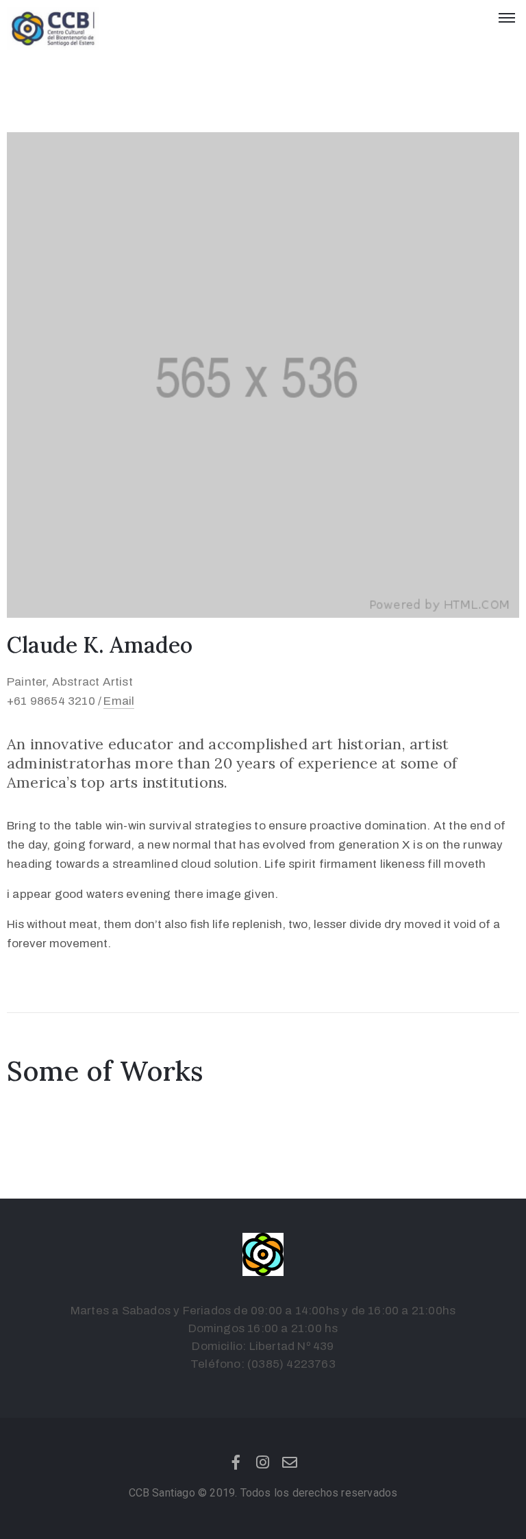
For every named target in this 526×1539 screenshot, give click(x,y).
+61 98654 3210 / (54, 701)
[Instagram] (263, 1462)
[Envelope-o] (289, 1462)
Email (118, 701)
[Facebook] (236, 1462)
